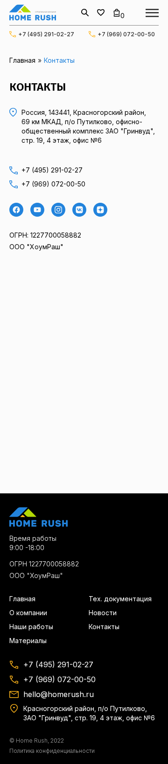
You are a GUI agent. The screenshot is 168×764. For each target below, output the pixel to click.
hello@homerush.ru (58, 694)
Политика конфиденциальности (52, 750)
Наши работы (31, 627)
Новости (103, 613)
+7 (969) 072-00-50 (126, 34)
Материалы (28, 640)
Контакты (104, 627)
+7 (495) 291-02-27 (46, 34)
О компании (28, 613)
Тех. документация (120, 599)
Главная (22, 60)
